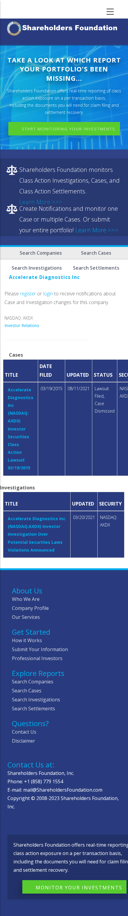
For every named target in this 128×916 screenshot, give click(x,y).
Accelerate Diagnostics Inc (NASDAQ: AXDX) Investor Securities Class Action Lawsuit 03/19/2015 (20, 429)
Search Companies (41, 253)
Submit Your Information (40, 649)
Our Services (26, 617)
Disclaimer (23, 741)
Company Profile (30, 608)
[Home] (64, 27)
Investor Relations (21, 325)
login (48, 293)
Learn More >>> (96, 230)
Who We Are (26, 599)
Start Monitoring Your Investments (68, 129)
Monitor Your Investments (79, 887)
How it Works (27, 640)
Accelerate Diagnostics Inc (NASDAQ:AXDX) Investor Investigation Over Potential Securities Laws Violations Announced (36, 534)
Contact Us (24, 732)
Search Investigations (36, 699)
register (28, 293)
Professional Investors (37, 658)
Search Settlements (33, 708)
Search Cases (96, 253)
